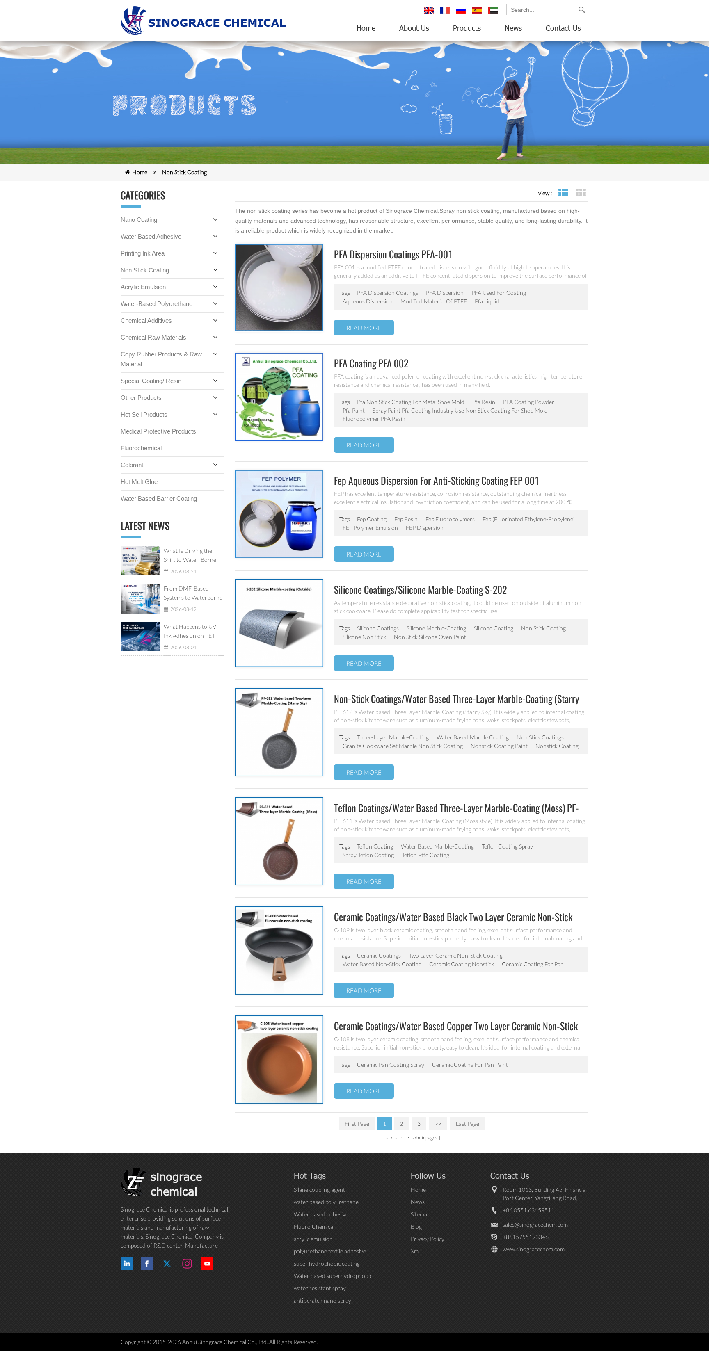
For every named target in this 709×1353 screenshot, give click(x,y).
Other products (141, 397)
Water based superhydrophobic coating (333, 1276)
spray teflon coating (368, 854)
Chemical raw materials (153, 337)
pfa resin (483, 401)
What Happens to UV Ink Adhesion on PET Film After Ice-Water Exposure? (190, 631)
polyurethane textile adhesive (330, 1251)
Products (467, 27)
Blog (416, 1226)
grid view (580, 193)
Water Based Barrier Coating (159, 498)
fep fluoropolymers (450, 519)
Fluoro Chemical (314, 1226)
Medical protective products (158, 431)
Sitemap (420, 1214)
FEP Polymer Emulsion (370, 527)
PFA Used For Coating (498, 292)
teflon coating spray (507, 846)
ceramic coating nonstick (461, 964)
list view (563, 193)
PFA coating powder (528, 401)
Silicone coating (493, 628)
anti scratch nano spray (322, 1300)
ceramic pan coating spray (390, 1064)
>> (438, 1123)
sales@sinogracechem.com (535, 1224)
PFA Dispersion (445, 292)
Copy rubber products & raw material (161, 359)
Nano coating (139, 219)
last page (467, 1123)
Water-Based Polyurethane (156, 303)
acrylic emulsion (313, 1238)
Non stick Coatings (540, 737)
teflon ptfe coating (425, 854)
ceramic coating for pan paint (470, 1064)
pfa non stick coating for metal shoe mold (410, 401)
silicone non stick (364, 636)
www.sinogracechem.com (534, 1249)
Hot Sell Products (144, 414)
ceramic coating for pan (533, 964)
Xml (415, 1251)
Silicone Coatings (378, 628)
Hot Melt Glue (139, 481)
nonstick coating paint (499, 745)
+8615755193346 (526, 1236)
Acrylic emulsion (143, 286)
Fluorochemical (141, 448)
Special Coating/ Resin (151, 380)
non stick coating (543, 628)
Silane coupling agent (319, 1189)
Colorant (132, 464)
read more (364, 327)
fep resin (406, 519)
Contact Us (563, 27)
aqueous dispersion (368, 301)
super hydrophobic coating (327, 1263)
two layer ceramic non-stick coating (456, 955)
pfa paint (354, 410)
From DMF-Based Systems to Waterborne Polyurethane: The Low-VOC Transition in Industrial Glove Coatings (193, 593)
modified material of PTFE (433, 301)
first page (357, 1123)
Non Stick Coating (184, 172)
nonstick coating (557, 745)
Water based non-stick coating (382, 964)
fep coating (372, 519)
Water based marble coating (473, 737)
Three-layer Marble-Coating (393, 737)
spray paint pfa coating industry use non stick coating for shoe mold (460, 410)
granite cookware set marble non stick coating (403, 745)
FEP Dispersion (425, 527)
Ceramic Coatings (379, 955)
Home (366, 27)
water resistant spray (320, 1288)
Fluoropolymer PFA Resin (374, 418)
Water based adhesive (151, 236)
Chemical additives (146, 320)
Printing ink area (143, 253)
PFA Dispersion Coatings (387, 292)
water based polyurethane (326, 1201)
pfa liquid (487, 301)
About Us (414, 27)
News (513, 27)
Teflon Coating (375, 846)
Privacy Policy (427, 1238)
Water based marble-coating (437, 846)
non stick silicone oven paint (430, 636)
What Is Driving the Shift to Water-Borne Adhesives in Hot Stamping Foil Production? (190, 555)
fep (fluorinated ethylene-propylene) (529, 519)
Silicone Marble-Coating (436, 628)
